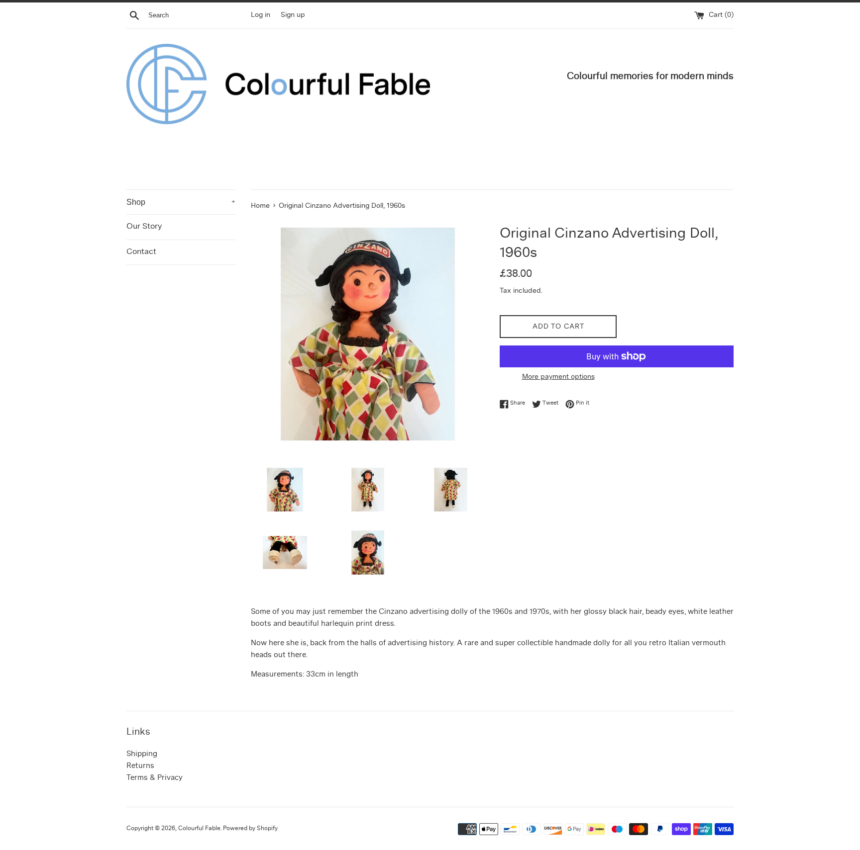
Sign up (293, 15)
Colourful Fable (199, 829)
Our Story (144, 227)
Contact (141, 252)
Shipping (141, 754)
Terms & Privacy (154, 778)
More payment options (558, 376)
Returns (140, 766)
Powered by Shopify (250, 829)
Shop (181, 202)
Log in (260, 15)
